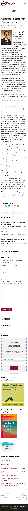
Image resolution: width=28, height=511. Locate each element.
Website (3, 272)
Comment (4, 287)
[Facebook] (3, 206)
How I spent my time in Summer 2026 (14, 472)
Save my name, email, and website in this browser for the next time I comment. (13, 282)
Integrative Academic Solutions (10, 56)
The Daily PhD (7, 64)
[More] (18, 206)
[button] (25, 3)
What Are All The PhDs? (8, 70)
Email (16, 266)
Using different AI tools (10, 475)
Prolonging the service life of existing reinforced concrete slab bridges (21, 497)
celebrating (5, 212)
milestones (13, 212)
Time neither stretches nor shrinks (11, 231)
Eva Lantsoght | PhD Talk (17, 506)
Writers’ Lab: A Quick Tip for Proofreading (6, 495)
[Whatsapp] (12, 206)
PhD (19, 212)
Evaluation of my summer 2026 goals (14, 469)
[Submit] (25, 330)
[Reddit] (15, 206)
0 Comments (17, 27)
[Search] (14, 330)
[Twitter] (6, 206)
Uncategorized (7, 27)
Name (3, 266)
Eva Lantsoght (5, 460)
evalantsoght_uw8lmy (18, 25)
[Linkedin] (9, 206)
